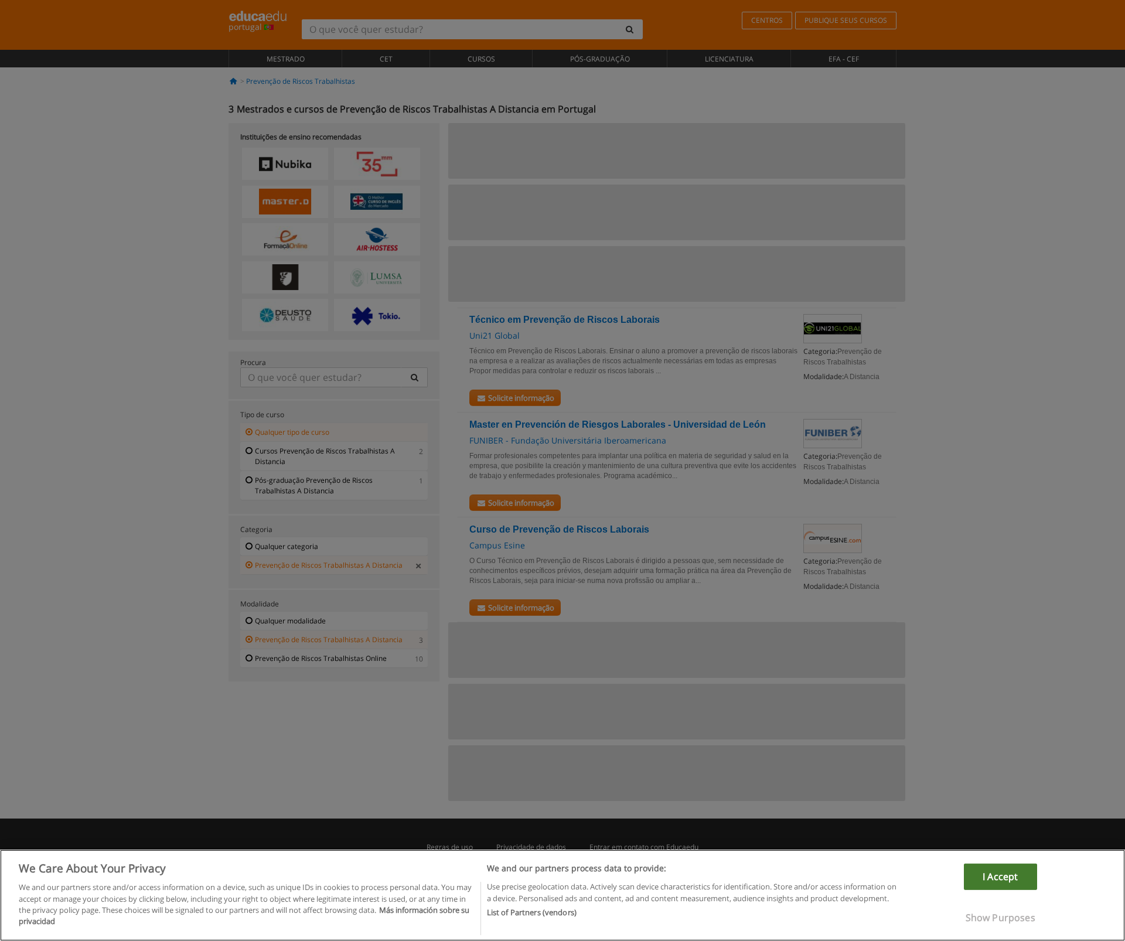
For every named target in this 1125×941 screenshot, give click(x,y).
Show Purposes (1000, 917)
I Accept (1000, 876)
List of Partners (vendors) (532, 912)
